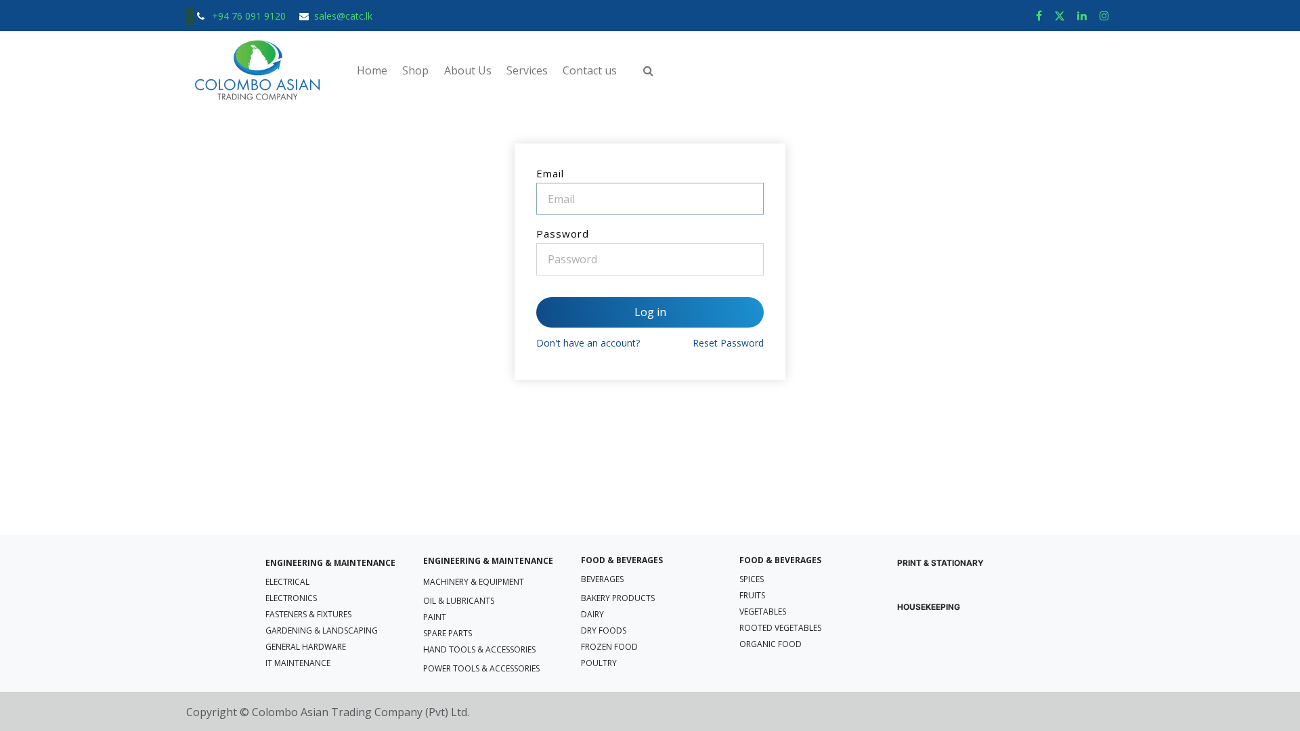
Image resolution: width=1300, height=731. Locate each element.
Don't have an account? (588, 342)
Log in (650, 312)
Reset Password (728, 342)
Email (550, 173)
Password (562, 233)
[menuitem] (372, 70)
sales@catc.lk (343, 15)
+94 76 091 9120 (250, 15)
